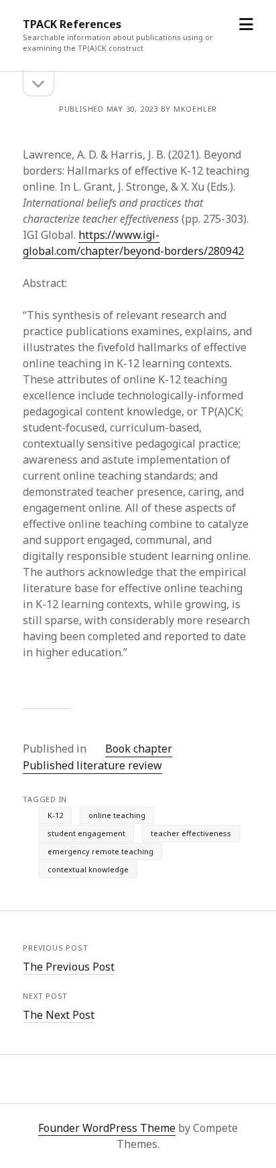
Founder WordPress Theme (107, 1128)
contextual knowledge (88, 869)
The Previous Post (69, 966)
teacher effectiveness (191, 833)
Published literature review (92, 765)
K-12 (55, 815)
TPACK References (72, 24)
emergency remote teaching (100, 851)
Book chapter (138, 748)
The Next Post (58, 1014)
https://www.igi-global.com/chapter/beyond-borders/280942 (133, 242)
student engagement (86, 833)
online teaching (116, 815)
